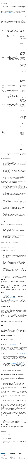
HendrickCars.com (12, 457)
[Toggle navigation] (2, 1)
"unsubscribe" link (8, 295)
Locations (20, 455)
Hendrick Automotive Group (13, 455)
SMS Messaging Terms (21, 286)
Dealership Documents (22, 459)
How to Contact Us (12, 297)
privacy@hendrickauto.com (8, 437)
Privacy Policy (20, 456)
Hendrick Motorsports (13, 458)
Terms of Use (11, 12)
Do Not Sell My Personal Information (9, 25)
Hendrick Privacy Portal (13, 456)
